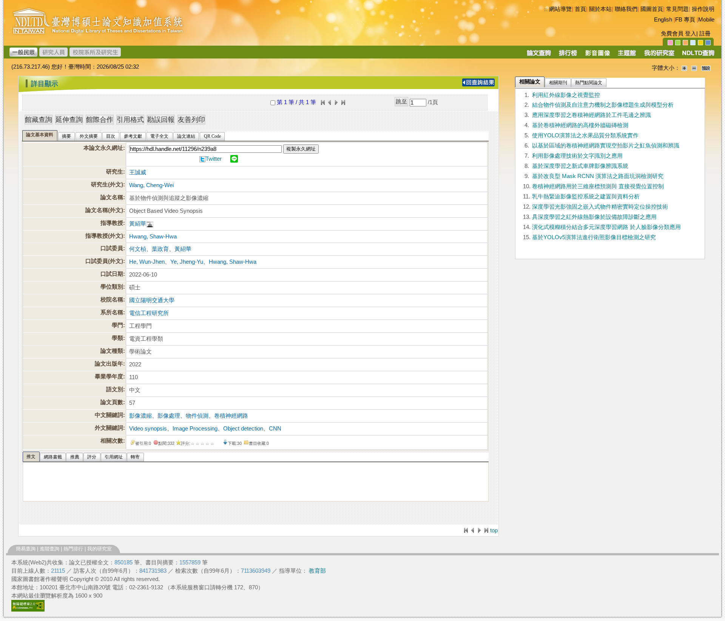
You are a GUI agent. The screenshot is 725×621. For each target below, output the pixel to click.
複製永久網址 (301, 149)
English (663, 20)
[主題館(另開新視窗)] (626, 55)
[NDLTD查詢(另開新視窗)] (698, 55)
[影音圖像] (597, 55)
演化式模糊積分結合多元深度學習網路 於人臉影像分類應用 (606, 227)
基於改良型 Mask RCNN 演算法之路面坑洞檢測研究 (597, 176)
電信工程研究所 (149, 313)
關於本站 (600, 9)
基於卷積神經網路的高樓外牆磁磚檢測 (580, 125)
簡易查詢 (25, 549)
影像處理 (168, 416)
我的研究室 (99, 549)
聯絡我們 (626, 9)
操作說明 (703, 9)
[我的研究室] (659, 55)
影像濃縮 (140, 416)
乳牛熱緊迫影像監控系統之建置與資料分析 (586, 197)
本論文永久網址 (103, 148)
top (494, 530)
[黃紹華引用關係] (150, 224)
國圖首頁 (651, 9)
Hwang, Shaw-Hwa (153, 237)
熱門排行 (73, 549)
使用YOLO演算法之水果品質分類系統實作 (585, 135)
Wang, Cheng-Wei (151, 185)
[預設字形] (706, 68)
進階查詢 (49, 549)
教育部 (317, 571)
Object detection (243, 429)
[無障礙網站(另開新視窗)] (28, 610)
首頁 (580, 9)
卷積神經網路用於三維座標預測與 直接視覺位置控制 (598, 186)
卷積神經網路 (231, 416)
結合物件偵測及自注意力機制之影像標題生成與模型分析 (603, 105)
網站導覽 (560, 9)
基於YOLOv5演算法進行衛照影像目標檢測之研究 (594, 237)
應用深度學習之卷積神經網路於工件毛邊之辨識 (591, 115)
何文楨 (137, 249)
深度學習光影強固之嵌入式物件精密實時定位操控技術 (600, 207)
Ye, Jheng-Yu (186, 262)
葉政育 (160, 249)
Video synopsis (148, 429)
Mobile (706, 20)
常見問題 (677, 9)
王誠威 (137, 172)
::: (546, 9)
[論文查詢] (538, 55)
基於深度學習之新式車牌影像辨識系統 (580, 166)
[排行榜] (568, 55)
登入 (690, 34)
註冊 (705, 34)
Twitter (213, 159)
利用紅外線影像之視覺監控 (566, 95)
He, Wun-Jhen (147, 262)
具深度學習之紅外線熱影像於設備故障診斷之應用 (594, 217)
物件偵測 (197, 416)
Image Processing (195, 429)
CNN (275, 429)
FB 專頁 (685, 20)
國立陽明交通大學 (151, 300)
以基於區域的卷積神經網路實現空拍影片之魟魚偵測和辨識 (605, 146)
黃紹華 (137, 224)
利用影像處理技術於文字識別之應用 (577, 156)
